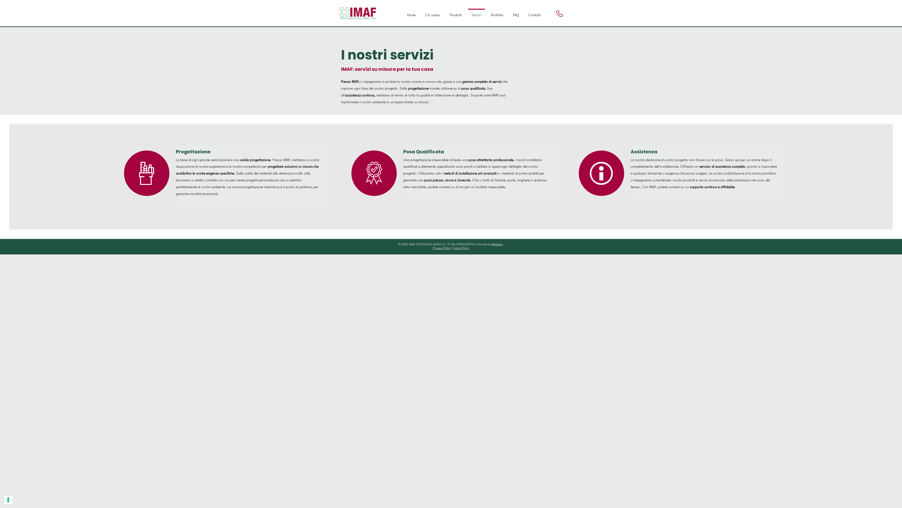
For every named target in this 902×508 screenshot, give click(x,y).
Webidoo (497, 244)
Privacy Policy (442, 248)
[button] (456, 13)
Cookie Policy (461, 248)
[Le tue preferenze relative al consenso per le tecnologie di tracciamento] (8, 499)
